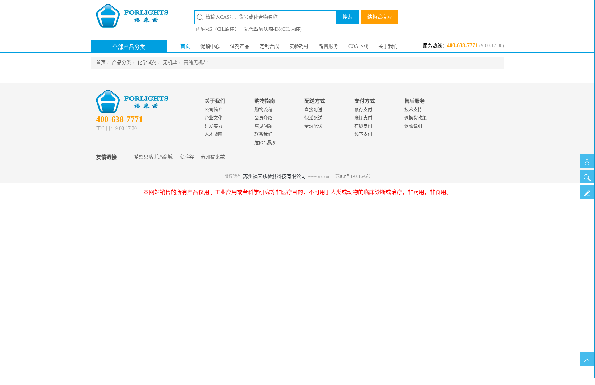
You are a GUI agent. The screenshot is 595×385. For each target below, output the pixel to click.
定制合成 (269, 46)
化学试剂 (147, 62)
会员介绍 (263, 117)
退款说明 (413, 126)
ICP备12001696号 (355, 176)
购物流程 (263, 109)
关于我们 (388, 46)
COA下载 (358, 46)
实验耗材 (299, 46)
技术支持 (413, 109)
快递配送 (313, 117)
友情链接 (106, 157)
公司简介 (213, 109)
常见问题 (263, 126)
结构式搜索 (379, 17)
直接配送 (313, 109)
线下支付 (363, 134)
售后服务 (414, 101)
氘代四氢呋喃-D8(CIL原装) (273, 29)
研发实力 (213, 126)
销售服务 (328, 46)
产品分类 (121, 62)
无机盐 (170, 62)
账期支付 (363, 117)
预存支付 (363, 109)
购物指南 (264, 101)
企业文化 (213, 117)
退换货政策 (415, 117)
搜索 (347, 17)
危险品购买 (265, 142)
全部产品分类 (128, 47)
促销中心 (210, 46)
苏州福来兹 (213, 157)
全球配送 (313, 126)
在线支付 (363, 126)
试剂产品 (239, 46)
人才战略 (213, 134)
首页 (185, 46)
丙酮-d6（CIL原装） (217, 29)
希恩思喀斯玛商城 (153, 157)
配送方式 (314, 101)
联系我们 (263, 134)
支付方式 (364, 101)
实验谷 (186, 157)
